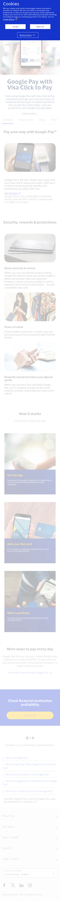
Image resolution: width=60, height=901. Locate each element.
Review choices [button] (26, 35)
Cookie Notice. (9, 19)
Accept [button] (15, 26)
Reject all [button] (40, 26)
